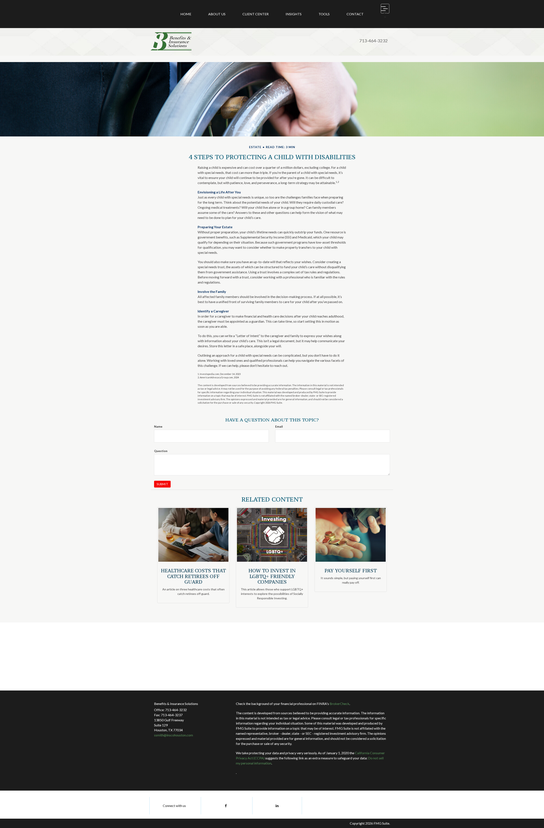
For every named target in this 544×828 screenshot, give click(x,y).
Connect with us (174, 806)
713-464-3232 (373, 40)
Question (160, 451)
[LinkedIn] (277, 806)
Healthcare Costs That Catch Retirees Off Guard (193, 576)
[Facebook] (226, 806)
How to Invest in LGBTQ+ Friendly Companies (272, 576)
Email (279, 426)
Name (158, 426)
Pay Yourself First (350, 570)
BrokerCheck (339, 704)
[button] (217, 14)
